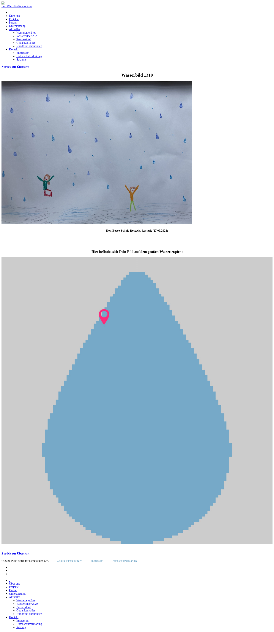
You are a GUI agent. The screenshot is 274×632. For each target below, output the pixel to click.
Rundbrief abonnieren (29, 46)
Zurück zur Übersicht (15, 66)
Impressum (22, 52)
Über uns (14, 15)
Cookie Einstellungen (69, 560)
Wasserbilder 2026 (27, 36)
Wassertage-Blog (26, 32)
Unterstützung (17, 25)
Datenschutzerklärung (29, 56)
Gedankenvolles (25, 42)
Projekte (14, 19)
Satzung (21, 59)
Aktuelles (14, 29)
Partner (13, 22)
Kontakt (13, 49)
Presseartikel (23, 39)
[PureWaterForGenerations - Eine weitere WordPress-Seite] (16, 6)
